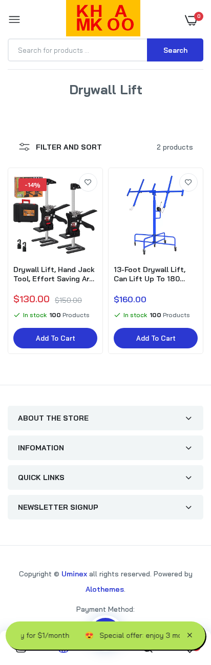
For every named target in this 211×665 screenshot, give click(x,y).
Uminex (74, 573)
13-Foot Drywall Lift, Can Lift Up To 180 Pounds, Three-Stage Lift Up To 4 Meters (151, 274)
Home (82, 101)
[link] (88, 182)
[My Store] (103, 20)
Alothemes (105, 589)
